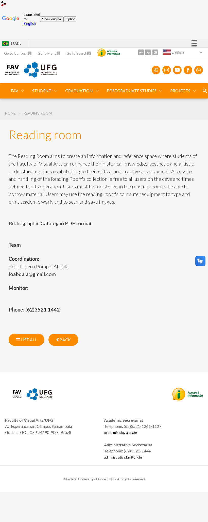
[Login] (4, 4)
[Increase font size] (141, 52)
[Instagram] (166, 70)
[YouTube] (177, 70)
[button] (15, 91)
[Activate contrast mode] (155, 52)
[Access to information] (108, 52)
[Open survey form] (205, 91)
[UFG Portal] (40, 76)
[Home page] (12, 73)
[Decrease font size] (148, 52)
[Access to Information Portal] (187, 399)
